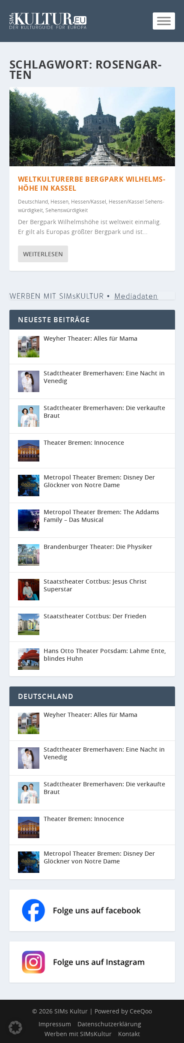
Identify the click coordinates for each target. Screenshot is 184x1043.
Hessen (59, 201)
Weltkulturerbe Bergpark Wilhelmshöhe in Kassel (91, 183)
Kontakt (129, 1034)
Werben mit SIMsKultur (78, 1034)
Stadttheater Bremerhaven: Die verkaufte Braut (104, 412)
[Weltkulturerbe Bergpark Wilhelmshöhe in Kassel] (92, 126)
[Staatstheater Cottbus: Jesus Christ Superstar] (28, 589)
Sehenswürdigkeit (66, 210)
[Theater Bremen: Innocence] (28, 451)
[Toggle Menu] (164, 21)
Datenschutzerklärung (109, 1024)
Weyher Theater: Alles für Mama (90, 338)
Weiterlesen (43, 254)
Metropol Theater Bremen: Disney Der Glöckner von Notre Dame (99, 481)
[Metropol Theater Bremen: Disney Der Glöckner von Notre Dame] (28, 485)
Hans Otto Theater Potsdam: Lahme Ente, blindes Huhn (105, 654)
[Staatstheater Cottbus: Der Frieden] (28, 624)
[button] (15, 1027)
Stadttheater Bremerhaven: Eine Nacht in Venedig (104, 377)
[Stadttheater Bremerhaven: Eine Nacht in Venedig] (28, 381)
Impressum (55, 1024)
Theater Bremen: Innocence (84, 442)
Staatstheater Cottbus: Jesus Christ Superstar (95, 585)
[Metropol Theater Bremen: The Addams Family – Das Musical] (28, 520)
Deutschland (33, 201)
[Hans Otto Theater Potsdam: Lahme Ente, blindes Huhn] (28, 659)
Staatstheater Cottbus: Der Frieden (95, 616)
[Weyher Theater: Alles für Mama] (28, 346)
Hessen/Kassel (88, 201)
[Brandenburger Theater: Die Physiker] (28, 555)
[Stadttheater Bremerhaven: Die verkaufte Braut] (28, 416)
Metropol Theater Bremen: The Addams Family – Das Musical (101, 516)
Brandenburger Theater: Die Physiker (98, 546)
